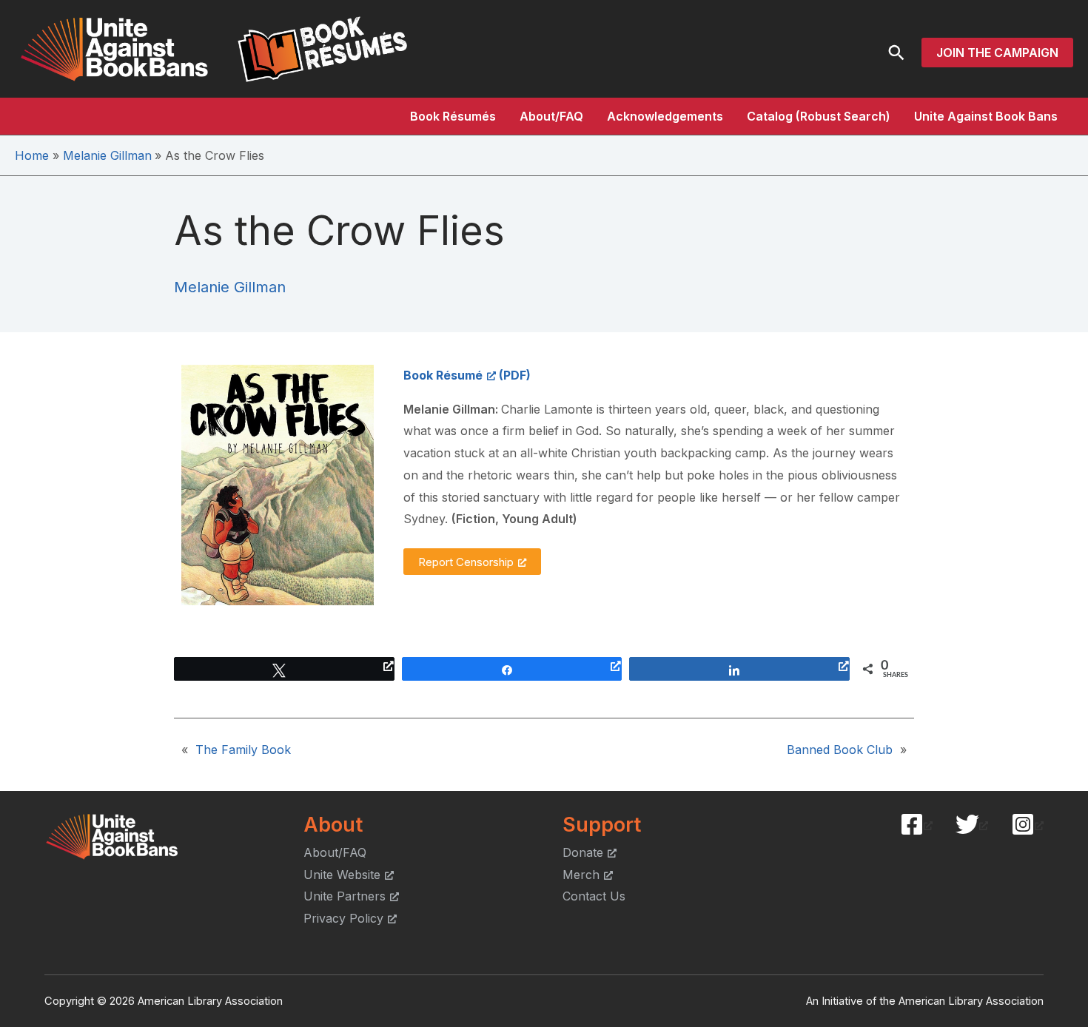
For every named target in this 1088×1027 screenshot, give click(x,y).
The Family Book (243, 749)
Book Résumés (453, 116)
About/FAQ (551, 116)
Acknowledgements (665, 116)
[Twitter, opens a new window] (972, 824)
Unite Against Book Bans (986, 116)
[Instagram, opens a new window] (1027, 824)
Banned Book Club (840, 749)
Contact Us (594, 896)
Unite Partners (344, 896)
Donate (583, 852)
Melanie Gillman (230, 287)
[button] (896, 52)
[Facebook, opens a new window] (916, 824)
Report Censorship (466, 562)
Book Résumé (443, 375)
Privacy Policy (343, 918)
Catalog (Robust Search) (818, 116)
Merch (581, 874)
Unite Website (341, 874)
